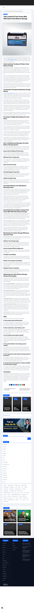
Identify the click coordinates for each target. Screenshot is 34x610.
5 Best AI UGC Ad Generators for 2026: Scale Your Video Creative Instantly (7, 410)
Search (5, 435)
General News (5, 462)
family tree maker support (7, 492)
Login (13, 543)
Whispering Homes (6, 501)
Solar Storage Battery (11, 93)
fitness (15, 492)
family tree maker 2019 (12, 490)
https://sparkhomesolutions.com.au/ (15, 494)
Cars (22, 487)
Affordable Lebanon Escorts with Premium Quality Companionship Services (9, 533)
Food (4, 457)
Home (4, 11)
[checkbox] (2, 608)
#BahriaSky (5, 485)
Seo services (16, 499)
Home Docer (5, 468)
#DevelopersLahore (17, 485)
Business (15, 398)
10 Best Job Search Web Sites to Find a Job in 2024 (9, 520)
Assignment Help (12, 487)
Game (4, 459)
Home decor (5, 494)
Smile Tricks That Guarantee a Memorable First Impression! (23, 519)
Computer (25, 398)
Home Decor (5, 466)
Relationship (5, 475)
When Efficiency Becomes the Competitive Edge (16, 410)
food (18, 492)
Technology (5, 14)
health (24, 492)
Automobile (5, 444)
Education (4, 453)
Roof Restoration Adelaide (11, 499)
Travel (4, 481)
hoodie (9, 494)
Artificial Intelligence (6, 487)
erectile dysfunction (6, 490)
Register (13, 545)
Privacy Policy (14, 547)
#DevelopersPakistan (23, 485)
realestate (5, 499)
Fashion (4, 455)
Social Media (5, 477)
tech (20, 499)
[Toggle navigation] (3, 7)
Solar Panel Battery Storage (12, 59)
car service (25, 487)
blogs (16, 487)
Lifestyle (4, 470)
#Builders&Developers (10, 485)
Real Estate (4, 571)
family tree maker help (19, 490)
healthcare (27, 492)
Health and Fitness (6, 464)
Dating (4, 451)
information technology (24, 494)
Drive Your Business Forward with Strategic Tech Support (26, 410)
